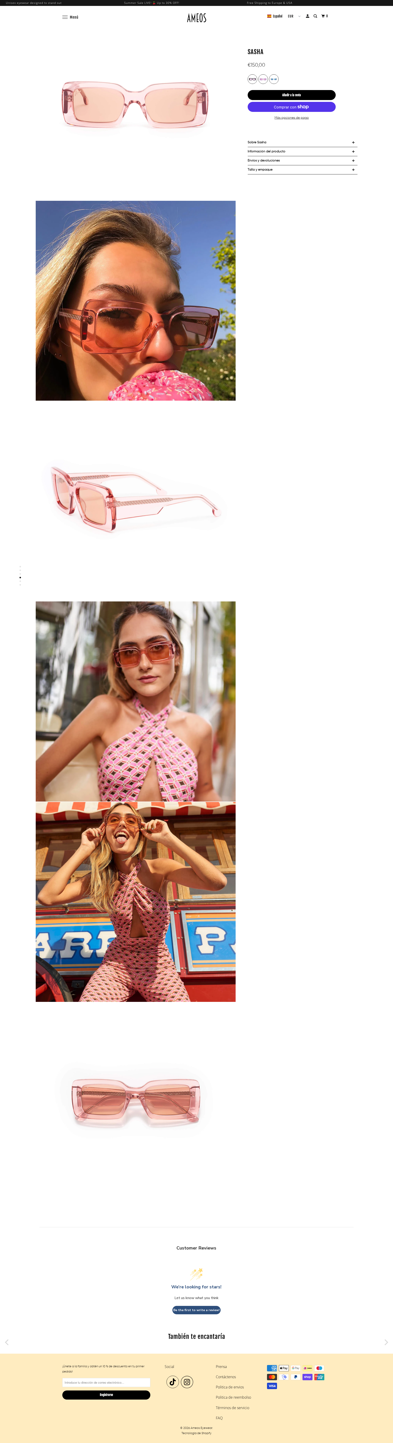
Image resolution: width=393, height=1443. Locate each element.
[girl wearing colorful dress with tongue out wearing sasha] (135, 902)
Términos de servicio (232, 1407)
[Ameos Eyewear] (196, 18)
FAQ (219, 1417)
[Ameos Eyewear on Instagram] (188, 1382)
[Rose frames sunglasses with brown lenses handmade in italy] (135, 501)
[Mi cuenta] (308, 16)
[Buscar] (316, 16)
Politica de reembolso (233, 1397)
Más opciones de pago (292, 117)
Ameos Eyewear (201, 1428)
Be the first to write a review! (196, 1310)
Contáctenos (226, 1376)
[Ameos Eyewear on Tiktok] (172, 1382)
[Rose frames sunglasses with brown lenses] (135, 100)
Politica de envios (230, 1387)
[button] (275, 16)
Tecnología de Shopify (196, 1433)
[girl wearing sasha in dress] (135, 701)
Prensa (221, 1366)
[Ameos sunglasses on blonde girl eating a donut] (135, 301)
